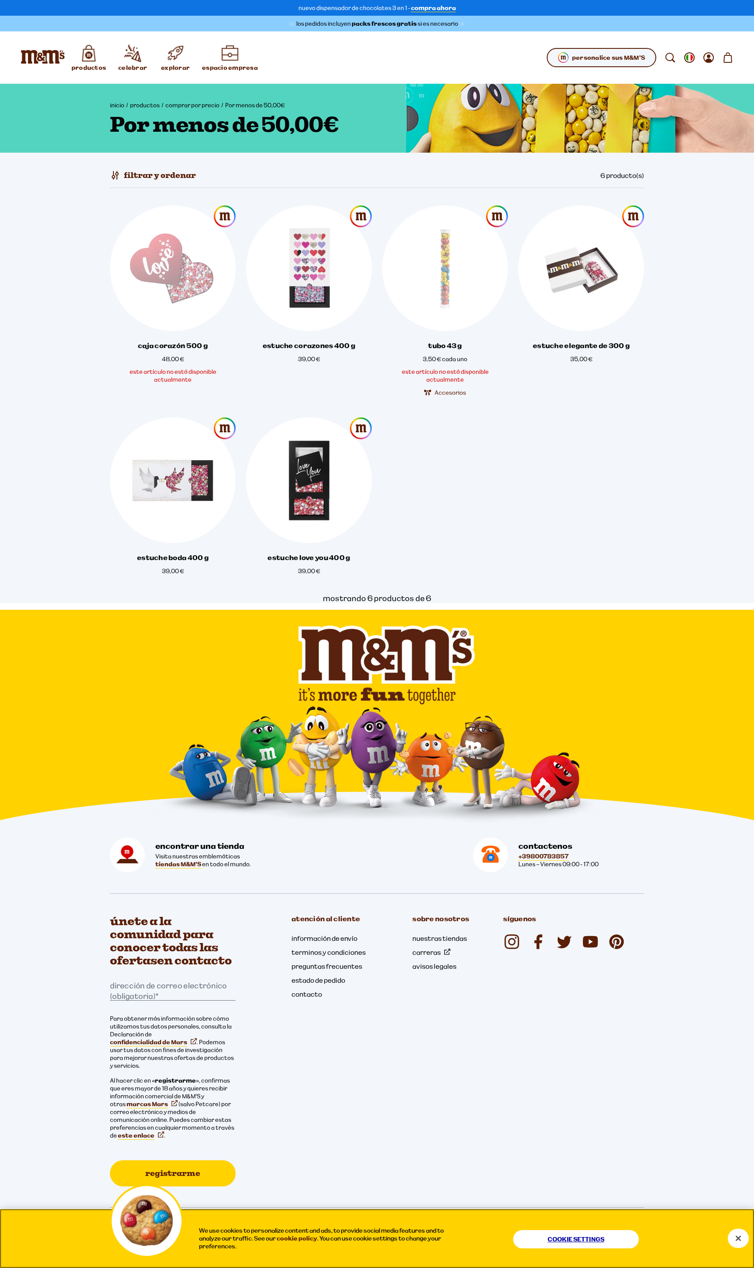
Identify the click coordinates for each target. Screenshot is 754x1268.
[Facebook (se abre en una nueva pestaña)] (538, 942)
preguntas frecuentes (326, 966)
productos (145, 105)
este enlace (136, 1135)
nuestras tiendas (439, 938)
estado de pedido (318, 980)
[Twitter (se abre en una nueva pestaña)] (564, 942)
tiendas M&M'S (178, 864)
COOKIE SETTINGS (576, 1239)
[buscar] (670, 57)
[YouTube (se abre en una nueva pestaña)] (590, 942)
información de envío (324, 938)
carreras (426, 952)
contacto (306, 994)
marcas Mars (147, 1104)
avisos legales (434, 966)
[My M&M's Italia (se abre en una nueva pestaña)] (616, 942)
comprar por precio (192, 105)
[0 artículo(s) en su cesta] (728, 57)
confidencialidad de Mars (148, 1042)
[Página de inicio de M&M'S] (43, 57)
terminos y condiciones (328, 952)
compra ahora (433, 7)
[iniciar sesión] (708, 57)
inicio (117, 105)
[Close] (738, 1238)
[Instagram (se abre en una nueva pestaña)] (512, 942)
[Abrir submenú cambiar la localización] (689, 57)
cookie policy (297, 1238)
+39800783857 (543, 856)
